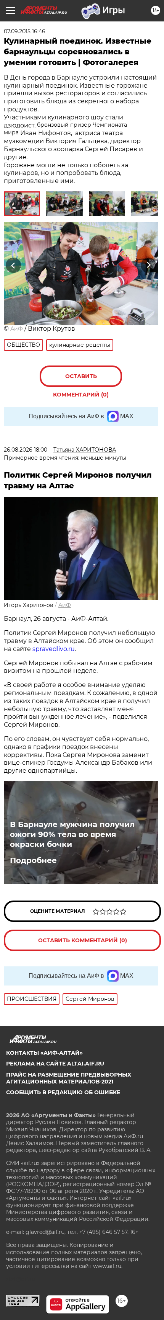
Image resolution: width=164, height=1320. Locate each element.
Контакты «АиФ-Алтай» (44, 1052)
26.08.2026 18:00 (25, 449)
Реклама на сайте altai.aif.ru (55, 1063)
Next (148, 265)
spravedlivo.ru (53, 649)
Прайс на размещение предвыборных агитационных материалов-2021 (68, 1078)
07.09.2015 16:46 (24, 31)
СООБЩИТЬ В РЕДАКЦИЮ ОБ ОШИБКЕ (63, 1092)
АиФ (16, 328)
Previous (12, 265)
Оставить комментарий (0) (81, 380)
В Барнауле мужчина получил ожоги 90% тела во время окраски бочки (72, 834)
